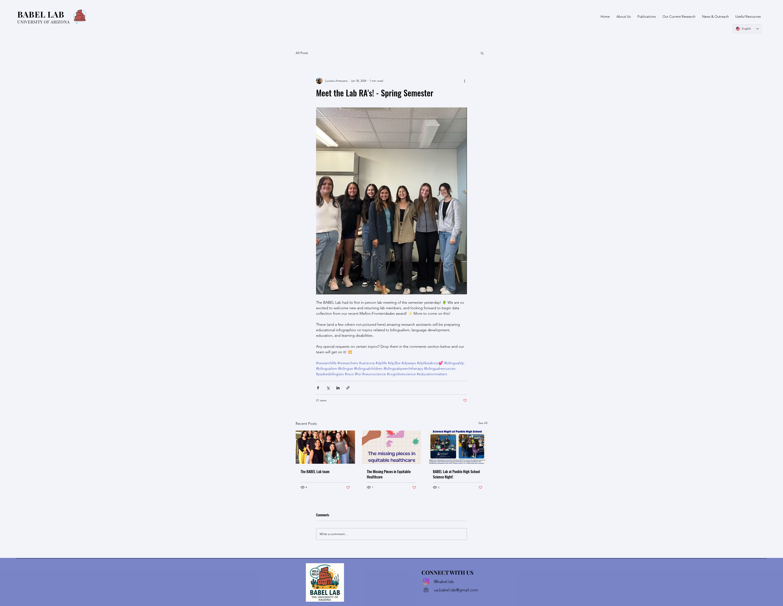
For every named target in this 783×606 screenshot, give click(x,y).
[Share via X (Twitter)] (328, 388)
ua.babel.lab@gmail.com (456, 589)
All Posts (302, 53)
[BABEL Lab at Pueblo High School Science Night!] (457, 447)
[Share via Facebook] (318, 388)
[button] (482, 53)
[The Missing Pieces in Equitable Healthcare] (391, 447)
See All (482, 423)
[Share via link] (348, 388)
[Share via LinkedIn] (338, 388)
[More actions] (464, 80)
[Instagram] (426, 581)
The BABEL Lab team (315, 471)
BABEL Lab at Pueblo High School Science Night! (456, 474)
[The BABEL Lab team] (325, 447)
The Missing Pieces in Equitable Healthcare (389, 474)
